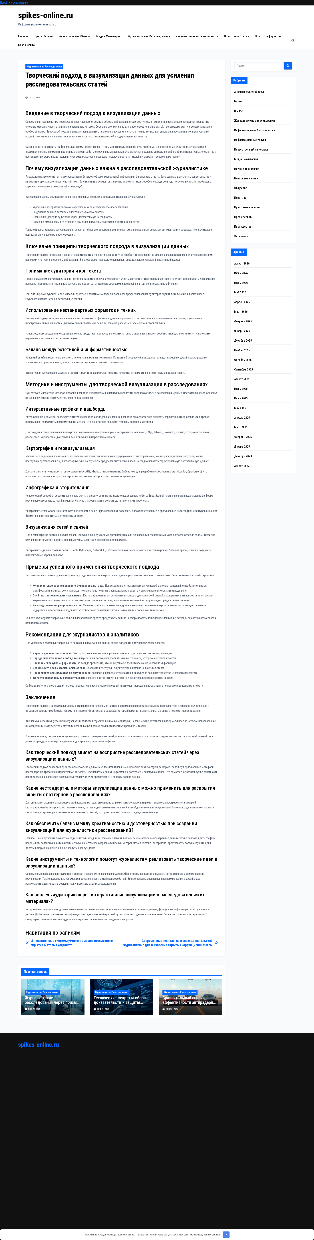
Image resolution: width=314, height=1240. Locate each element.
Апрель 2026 (242, 302)
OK (226, 1234)
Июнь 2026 (241, 283)
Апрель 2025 (242, 417)
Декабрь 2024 (243, 456)
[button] (292, 40)
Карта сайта (26, 45)
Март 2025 (241, 427)
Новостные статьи (236, 36)
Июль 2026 (241, 273)
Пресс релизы (44, 36)
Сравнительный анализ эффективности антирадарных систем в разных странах (190, 1002)
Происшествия (243, 226)
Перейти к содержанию (14, 2)
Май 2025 (240, 408)
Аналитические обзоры (74, 36)
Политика (240, 197)
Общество (240, 188)
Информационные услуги (250, 140)
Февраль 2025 (243, 437)
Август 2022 (242, 466)
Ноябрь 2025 (242, 350)
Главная (23, 36)
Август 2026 (242, 263)
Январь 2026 (242, 331)
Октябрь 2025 (243, 360)
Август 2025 (242, 379)
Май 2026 (240, 292)
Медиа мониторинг (109, 36)
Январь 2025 (242, 446)
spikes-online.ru (45, 15)
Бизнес (238, 101)
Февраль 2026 (243, 321)
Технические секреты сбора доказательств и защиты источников (120, 1002)
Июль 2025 (241, 388)
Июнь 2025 (241, 398)
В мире (238, 111)
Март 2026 (241, 311)
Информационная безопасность (197, 36)
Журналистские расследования (149, 36)
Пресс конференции (268, 36)
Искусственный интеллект (251, 149)
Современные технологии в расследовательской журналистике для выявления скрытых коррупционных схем (168, 943)
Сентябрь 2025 (243, 369)
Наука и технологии (246, 169)
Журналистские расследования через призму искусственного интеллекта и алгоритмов (52, 1004)
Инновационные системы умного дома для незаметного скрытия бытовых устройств (72, 943)
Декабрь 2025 (243, 340)
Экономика (241, 236)
